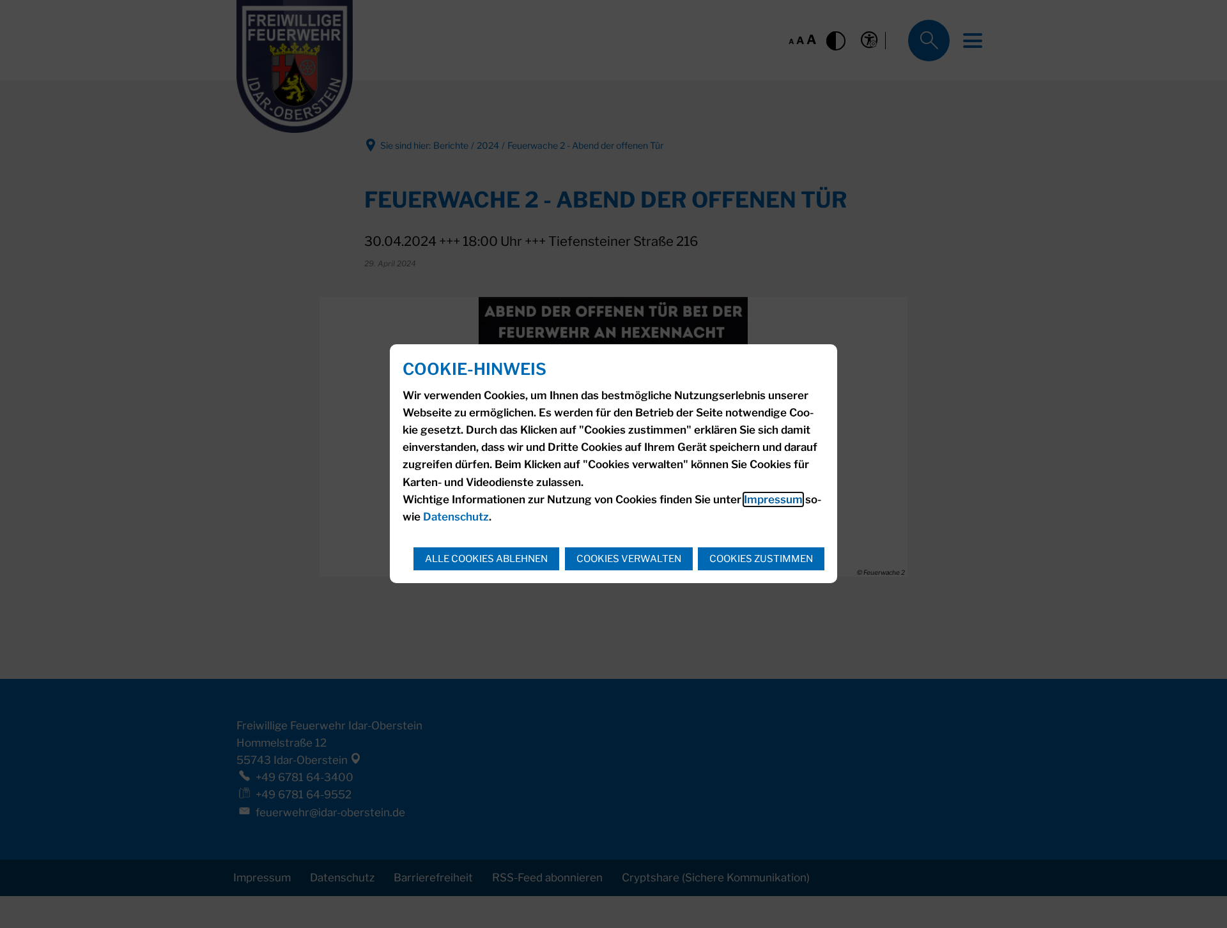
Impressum (773, 499)
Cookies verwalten (628, 559)
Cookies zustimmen (761, 559)
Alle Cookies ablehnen (486, 559)
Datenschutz (456, 516)
